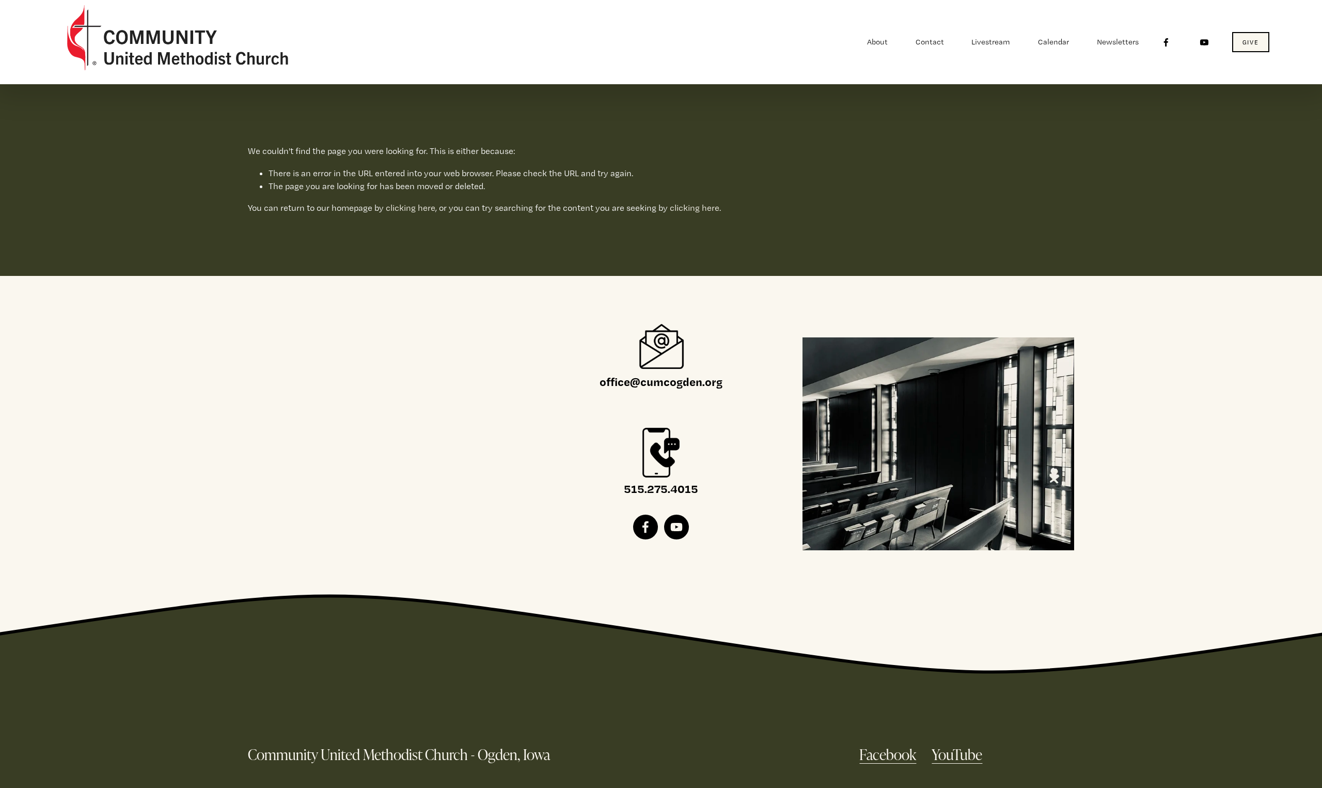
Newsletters (1118, 42)
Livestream (990, 42)
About (877, 42)
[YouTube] (1204, 42)
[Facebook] (1166, 42)
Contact (930, 42)
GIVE (1250, 42)
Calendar (1053, 42)
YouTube (957, 754)
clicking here (410, 208)
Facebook (887, 754)
